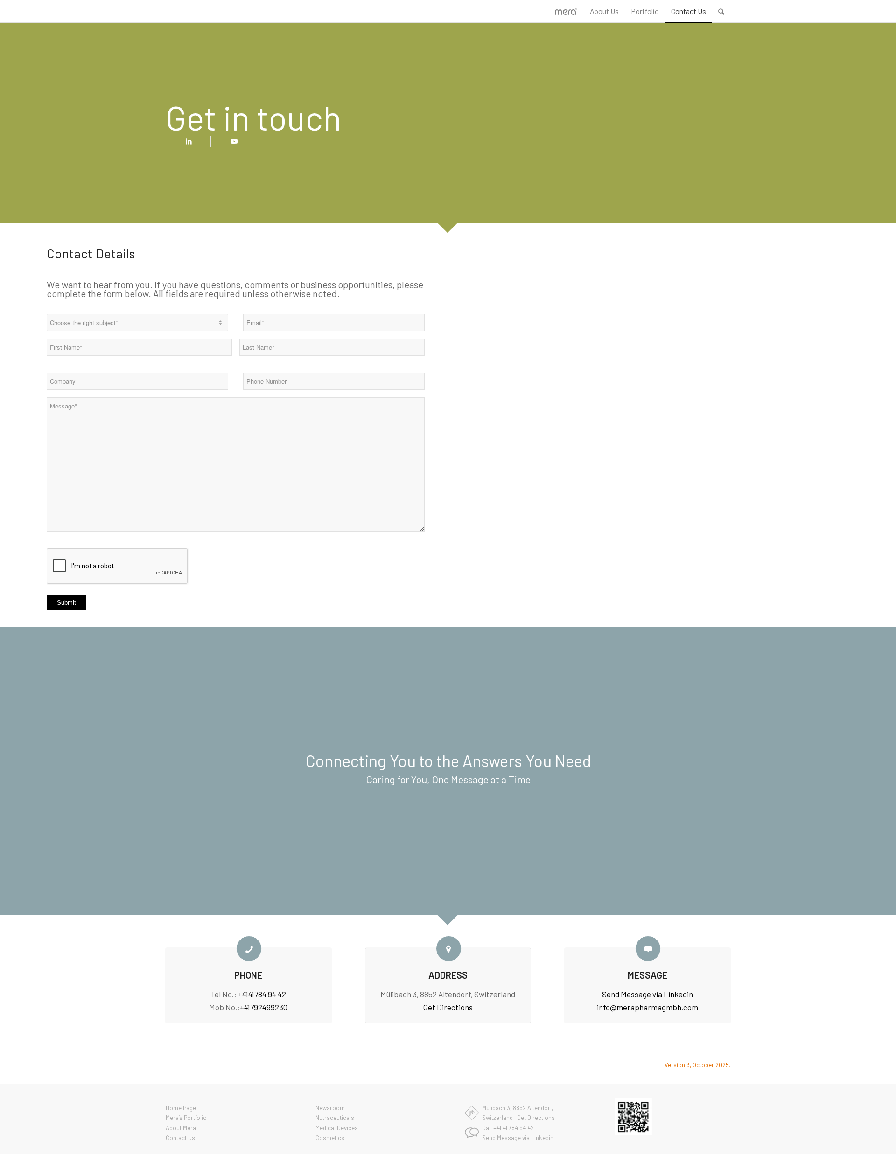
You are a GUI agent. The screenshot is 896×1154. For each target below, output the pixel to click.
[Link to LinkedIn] (189, 141)
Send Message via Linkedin (647, 994)
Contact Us (180, 1137)
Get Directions (448, 1007)
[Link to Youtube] (234, 141)
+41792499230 (263, 1007)
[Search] (721, 11)
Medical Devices (336, 1128)
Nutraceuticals (334, 1117)
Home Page (181, 1108)
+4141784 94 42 (262, 994)
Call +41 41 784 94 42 (508, 1128)
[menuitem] (604, 11)
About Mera (181, 1128)
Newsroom (330, 1108)
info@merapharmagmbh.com (647, 1007)
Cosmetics (329, 1137)
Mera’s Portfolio (186, 1117)
